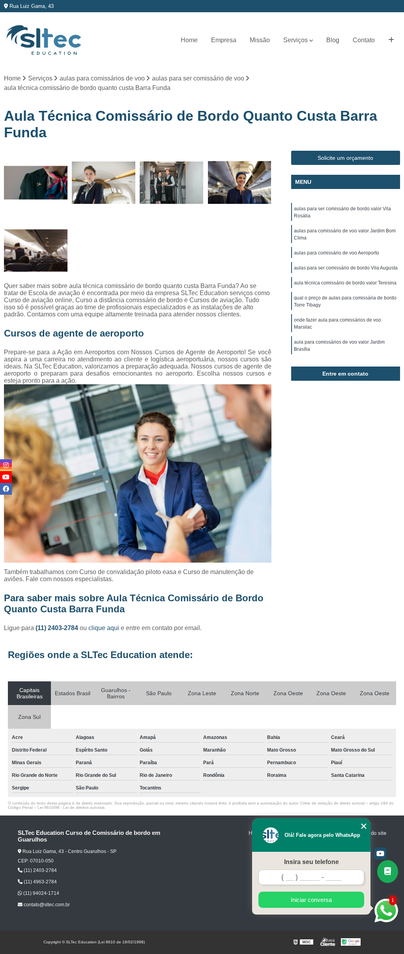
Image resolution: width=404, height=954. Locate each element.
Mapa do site (371, 833)
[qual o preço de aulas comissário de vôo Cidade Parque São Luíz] (239, 183)
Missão (260, 40)
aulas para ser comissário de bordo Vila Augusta (346, 268)
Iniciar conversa (311, 899)
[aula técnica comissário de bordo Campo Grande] (104, 183)
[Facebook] (6, 489)
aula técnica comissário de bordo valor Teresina (345, 283)
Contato (364, 40)
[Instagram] (6, 465)
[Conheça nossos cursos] (387, 871)
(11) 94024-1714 (40, 893)
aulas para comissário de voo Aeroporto (336, 253)
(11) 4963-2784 (39, 882)
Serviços (295, 40)
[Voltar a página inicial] (43, 40)
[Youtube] (380, 853)
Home (189, 40)
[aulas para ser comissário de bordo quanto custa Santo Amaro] (36, 183)
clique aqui (103, 628)
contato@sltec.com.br (46, 904)
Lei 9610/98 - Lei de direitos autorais (71, 807)
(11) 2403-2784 (58, 628)
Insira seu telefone (311, 862)
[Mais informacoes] (391, 40)
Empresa (223, 40)
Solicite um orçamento (345, 158)
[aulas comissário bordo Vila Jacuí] (36, 250)
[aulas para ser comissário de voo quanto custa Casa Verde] (172, 183)
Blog (332, 40)
